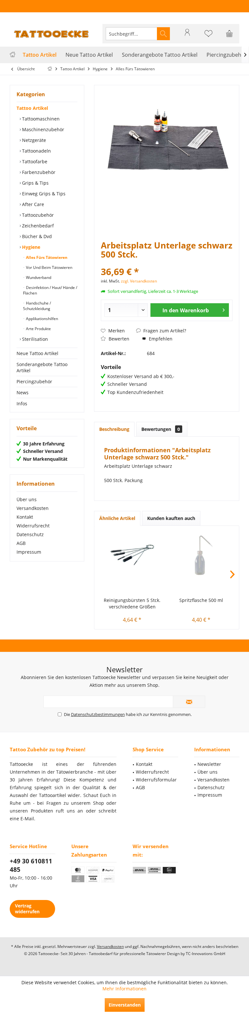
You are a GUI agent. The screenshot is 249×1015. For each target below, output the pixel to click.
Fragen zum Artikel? (164, 331)
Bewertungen (160, 429)
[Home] (12, 55)
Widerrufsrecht (33, 526)
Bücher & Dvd (36, 236)
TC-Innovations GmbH (205, 953)
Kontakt (25, 517)
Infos (22, 403)
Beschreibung (114, 429)
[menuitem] (229, 33)
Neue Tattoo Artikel (37, 353)
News (23, 392)
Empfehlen (160, 339)
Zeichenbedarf (37, 226)
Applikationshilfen (41, 318)
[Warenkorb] (229, 36)
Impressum (29, 552)
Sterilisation (34, 339)
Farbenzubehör (38, 172)
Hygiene (30, 247)
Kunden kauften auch (171, 518)
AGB (21, 543)
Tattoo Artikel (32, 108)
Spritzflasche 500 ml (201, 600)
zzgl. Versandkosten (139, 281)
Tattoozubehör (37, 215)
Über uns (27, 499)
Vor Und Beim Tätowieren (48, 267)
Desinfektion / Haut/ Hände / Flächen (50, 290)
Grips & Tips (35, 183)
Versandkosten (33, 508)
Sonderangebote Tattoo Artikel (42, 367)
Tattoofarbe (34, 161)
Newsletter (209, 764)
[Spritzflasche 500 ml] (201, 555)
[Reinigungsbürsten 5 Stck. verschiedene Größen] (132, 555)
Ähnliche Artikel (117, 518)
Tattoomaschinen (40, 119)
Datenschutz (30, 534)
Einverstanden (125, 1005)
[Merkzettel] (208, 36)
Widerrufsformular (156, 780)
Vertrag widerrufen (27, 909)
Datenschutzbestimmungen (98, 714)
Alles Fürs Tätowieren (46, 257)
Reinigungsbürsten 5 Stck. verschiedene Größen (132, 603)
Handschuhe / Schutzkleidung (37, 305)
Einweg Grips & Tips (43, 193)
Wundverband (38, 277)
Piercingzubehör (34, 381)
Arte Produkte (38, 328)
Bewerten (118, 339)
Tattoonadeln (36, 151)
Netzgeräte (33, 140)
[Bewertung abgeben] (166, 262)
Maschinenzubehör (42, 129)
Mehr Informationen (124, 989)
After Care (32, 204)
